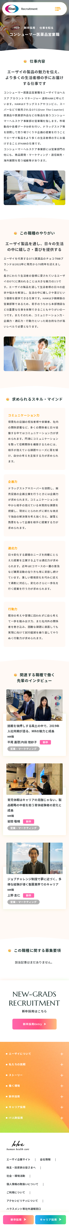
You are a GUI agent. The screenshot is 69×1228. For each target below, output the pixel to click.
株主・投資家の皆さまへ (21, 1167)
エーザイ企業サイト (18, 1159)
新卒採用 (29, 27)
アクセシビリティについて (22, 1200)
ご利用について (16, 1192)
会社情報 (45, 1159)
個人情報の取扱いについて (22, 1184)
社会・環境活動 (16, 1176)
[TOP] (21, 9)
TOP (17, 27)
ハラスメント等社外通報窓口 (24, 1209)
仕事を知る (47, 27)
